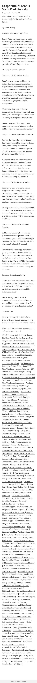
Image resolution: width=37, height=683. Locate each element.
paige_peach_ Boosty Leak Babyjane (16, 397)
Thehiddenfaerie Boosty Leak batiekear (17, 613)
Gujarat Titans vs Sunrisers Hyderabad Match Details (17, 515)
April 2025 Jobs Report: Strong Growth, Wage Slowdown (18, 386)
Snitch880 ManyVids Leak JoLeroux (16, 608)
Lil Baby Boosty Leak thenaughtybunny (17, 335)
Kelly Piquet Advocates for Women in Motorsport (16, 625)
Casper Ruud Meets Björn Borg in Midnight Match (17, 408)
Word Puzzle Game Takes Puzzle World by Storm (16, 436)
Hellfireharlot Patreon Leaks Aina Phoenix (18, 563)
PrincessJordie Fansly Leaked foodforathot (18, 375)
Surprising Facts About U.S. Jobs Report (17, 611)
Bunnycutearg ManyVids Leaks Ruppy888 (18, 532)
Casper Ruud (6, 13)
